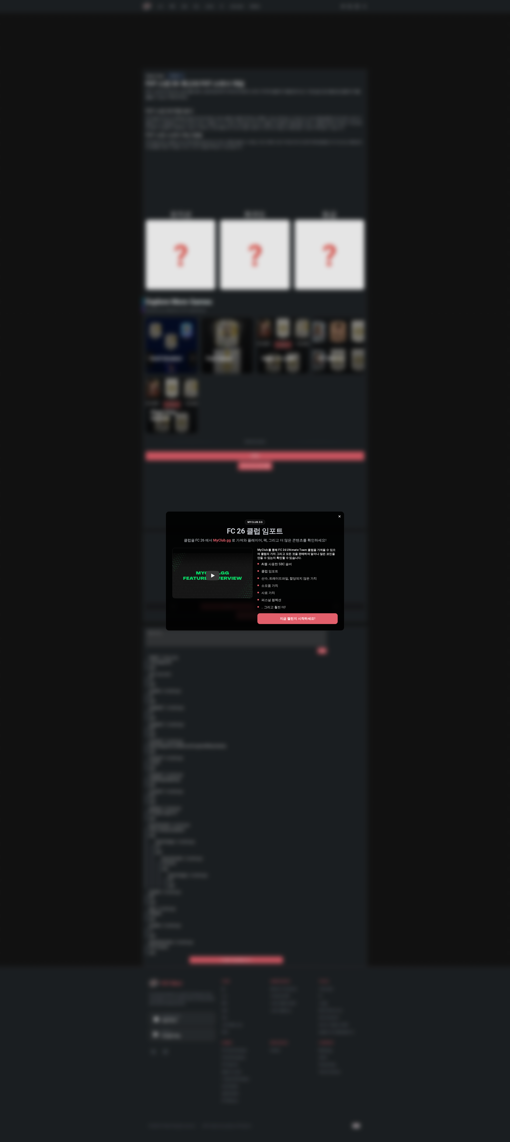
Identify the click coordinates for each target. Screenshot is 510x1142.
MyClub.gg (222, 540)
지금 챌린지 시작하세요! (297, 618)
